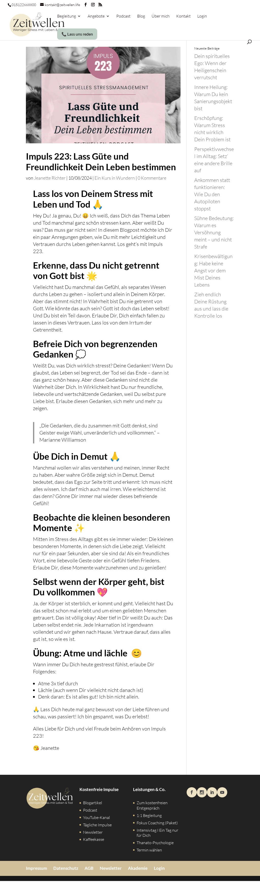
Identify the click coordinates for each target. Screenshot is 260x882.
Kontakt (183, 16)
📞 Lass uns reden (77, 34)
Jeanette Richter (50, 178)
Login (202, 16)
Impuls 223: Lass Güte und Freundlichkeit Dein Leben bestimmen (101, 161)
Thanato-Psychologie (155, 842)
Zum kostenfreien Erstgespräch (152, 805)
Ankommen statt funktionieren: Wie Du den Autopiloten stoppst (212, 194)
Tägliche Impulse (97, 824)
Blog (141, 16)
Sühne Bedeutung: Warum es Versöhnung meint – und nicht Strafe (214, 232)
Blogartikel (92, 802)
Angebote (96, 16)
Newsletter (93, 832)
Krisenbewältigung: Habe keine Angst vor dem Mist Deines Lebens (213, 270)
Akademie (138, 868)
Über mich (161, 16)
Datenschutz (65, 868)
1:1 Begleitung (149, 815)
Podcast (123, 16)
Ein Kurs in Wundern (114, 178)
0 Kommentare (152, 178)
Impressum (36, 868)
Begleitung (66, 16)
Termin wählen (149, 850)
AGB (89, 868)
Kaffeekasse (93, 839)
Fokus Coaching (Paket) (157, 822)
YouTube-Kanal (96, 817)
